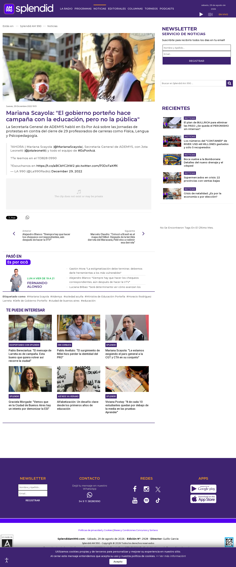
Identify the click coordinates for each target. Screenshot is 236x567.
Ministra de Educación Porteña (106, 296)
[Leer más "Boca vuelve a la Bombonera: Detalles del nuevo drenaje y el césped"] (172, 159)
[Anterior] (14, 234)
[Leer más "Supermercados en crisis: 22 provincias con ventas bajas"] (172, 177)
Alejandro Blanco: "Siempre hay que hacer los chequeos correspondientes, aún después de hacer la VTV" (46, 237)
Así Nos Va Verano (68, 396)
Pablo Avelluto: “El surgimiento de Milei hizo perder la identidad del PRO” (78, 354)
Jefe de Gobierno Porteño (31, 300)
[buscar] (229, 83)
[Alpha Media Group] (7, 543)
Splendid (111, 345)
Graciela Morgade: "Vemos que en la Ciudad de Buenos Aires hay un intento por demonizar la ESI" (30, 405)
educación (89, 300)
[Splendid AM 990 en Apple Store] (203, 499)
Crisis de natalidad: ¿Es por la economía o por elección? (202, 195)
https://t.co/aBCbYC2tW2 (55, 165)
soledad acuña (74, 296)
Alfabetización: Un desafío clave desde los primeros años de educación (77, 405)
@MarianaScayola (68, 146)
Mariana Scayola (39, 296)
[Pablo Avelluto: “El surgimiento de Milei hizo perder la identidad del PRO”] (78, 327)
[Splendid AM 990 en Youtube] (135, 500)
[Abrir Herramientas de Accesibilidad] (7, 560)
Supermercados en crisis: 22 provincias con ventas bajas (202, 179)
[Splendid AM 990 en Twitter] (158, 489)
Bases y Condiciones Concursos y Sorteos (136, 530)
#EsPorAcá (86, 150)
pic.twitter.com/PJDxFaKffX (96, 165)
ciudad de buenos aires (65, 300)
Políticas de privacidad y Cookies (95, 530)
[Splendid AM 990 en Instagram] (146, 489)
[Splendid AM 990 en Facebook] (135, 489)
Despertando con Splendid (24, 345)
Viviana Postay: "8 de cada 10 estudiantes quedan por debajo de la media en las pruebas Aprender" (126, 407)
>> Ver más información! (171, 556)
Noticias (190, 118)
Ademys (57, 296)
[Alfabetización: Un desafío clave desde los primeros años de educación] (78, 378)
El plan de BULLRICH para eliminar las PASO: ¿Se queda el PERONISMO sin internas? (206, 126)
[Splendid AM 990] (29, 8)
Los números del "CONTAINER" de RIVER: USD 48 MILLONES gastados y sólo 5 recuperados (206, 144)
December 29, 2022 (66, 171)
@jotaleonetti (35, 150)
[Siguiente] (143, 234)
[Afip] (229, 543)
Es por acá (17, 262)
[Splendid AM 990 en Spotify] (146, 500)
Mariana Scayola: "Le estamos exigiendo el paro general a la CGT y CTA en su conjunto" (124, 354)
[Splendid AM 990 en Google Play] (203, 489)
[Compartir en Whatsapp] (27, 217)
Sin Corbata (64, 345)
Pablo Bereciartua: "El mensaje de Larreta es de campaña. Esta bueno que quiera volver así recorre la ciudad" (30, 355)
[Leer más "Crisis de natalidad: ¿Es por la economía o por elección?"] (172, 193)
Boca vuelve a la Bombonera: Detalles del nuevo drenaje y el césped (203, 162)
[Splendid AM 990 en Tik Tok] (158, 500)
